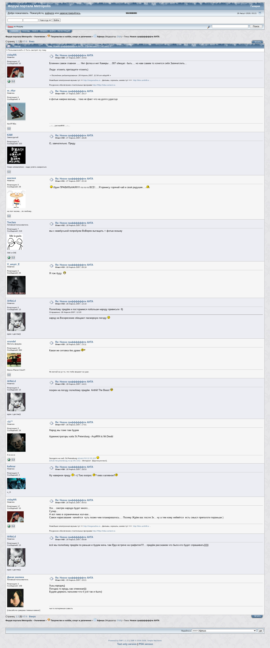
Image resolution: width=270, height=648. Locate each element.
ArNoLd (11, 300)
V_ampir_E (13, 264)
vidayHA (12, 54)
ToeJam (11, 222)
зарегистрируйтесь (70, 13)
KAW (9, 135)
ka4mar (11, 466)
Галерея (255, 6)
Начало (14, 31)
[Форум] (9, 461)
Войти (52, 31)
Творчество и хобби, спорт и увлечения (70, 36)
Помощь (26, 31)
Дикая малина (15, 577)
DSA (119, 36)
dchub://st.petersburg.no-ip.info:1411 (65, 461)
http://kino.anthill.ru (141, 80)
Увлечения (39, 36)
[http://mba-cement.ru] (9, 83)
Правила (44, 31)
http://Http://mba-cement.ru (104, 85)
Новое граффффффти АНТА (144, 36)
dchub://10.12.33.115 (87, 458)
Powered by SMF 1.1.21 (118, 641)
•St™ (10, 421)
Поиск (35, 31)
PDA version (146, 644)
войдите (49, 13)
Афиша (100, 36)
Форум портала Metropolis (19, 36)
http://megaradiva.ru (91, 80)
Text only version (127, 644)
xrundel (11, 341)
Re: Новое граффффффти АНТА (74, 55)
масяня (11, 178)
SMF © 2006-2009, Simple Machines (146, 641)
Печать (258, 42)
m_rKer (11, 90)
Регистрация (64, 31)
